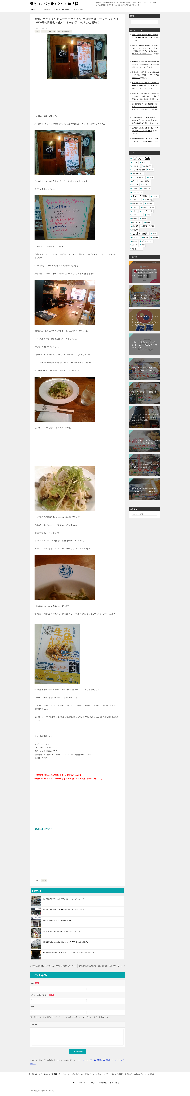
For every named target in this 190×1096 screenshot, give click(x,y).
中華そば (134, 218)
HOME (33, 9)
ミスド (148, 215)
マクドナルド (147, 211)
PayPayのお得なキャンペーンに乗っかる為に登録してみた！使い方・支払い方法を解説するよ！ (145, 272)
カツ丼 (135, 188)
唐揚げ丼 (135, 226)
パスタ (37, 31)
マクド (134, 211)
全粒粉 (144, 218)
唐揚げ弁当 (135, 230)
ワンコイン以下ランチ (48, 31)
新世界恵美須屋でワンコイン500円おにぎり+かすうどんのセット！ (63, 899)
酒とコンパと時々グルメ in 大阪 (54, 4)
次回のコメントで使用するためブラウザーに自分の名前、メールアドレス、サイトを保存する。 (71, 1017)
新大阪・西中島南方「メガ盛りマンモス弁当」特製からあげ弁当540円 (145, 369)
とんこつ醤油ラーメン (138, 177)
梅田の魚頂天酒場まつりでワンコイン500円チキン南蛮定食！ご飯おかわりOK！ (54, 966)
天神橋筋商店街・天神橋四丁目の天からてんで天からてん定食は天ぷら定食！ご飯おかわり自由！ (145, 106)
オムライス (135, 184)
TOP (44, 1074)
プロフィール (44, 9)
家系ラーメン (136, 237)
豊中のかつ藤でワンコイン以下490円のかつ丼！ (57, 920)
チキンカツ (156, 196)
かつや (134, 162)
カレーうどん (146, 188)
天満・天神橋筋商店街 (64, 31)
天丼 (154, 234)
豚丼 (143, 245)
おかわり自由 (141, 158)
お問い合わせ (78, 9)
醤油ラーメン (137, 249)
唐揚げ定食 (148, 226)
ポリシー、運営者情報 (61, 9)
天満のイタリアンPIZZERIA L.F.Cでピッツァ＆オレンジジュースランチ (65, 909)
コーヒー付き (137, 192)
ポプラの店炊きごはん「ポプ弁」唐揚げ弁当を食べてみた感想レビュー (145, 441)
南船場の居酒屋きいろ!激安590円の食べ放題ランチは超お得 (145, 466)
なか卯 (151, 177)
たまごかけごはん (137, 173)
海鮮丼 (155, 237)
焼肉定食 (134, 241)
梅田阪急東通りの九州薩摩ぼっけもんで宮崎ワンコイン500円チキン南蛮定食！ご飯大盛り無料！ (102, 966)
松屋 (146, 237)
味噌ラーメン (137, 222)
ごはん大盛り (136, 166)
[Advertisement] (77, 97)
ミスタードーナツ (137, 215)
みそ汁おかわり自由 (141, 181)
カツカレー (146, 185)
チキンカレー (136, 200)
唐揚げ (148, 222)
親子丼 (134, 245)
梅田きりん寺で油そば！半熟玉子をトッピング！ (145, 393)
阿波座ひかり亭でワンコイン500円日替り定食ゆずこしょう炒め (62, 931)
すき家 (151, 169)
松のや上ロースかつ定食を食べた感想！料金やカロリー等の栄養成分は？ (145, 490)
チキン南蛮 (149, 200)
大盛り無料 (140, 233)
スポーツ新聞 (140, 196)
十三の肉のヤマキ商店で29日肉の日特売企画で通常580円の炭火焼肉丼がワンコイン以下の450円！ (145, 417)
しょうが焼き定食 (138, 170)
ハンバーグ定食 (149, 207)
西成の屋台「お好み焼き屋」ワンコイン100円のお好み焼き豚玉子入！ (145, 296)
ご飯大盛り (147, 166)
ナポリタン (135, 207)
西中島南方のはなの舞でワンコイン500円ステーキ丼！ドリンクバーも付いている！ (68, 953)
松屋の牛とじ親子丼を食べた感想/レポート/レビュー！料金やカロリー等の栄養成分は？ (145, 64)
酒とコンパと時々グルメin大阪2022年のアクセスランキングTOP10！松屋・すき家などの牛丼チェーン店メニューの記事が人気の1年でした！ (145, 321)
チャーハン (150, 203)
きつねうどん (145, 162)
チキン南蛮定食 (137, 203)
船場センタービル (147, 241)
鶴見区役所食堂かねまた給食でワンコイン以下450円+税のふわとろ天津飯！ (66, 942)
